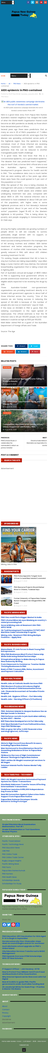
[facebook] (28, 2)
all (9, 84)
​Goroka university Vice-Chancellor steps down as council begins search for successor (23, 942)
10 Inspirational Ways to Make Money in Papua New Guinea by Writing (22, 660)
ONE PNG (6, 851)
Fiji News (7, 390)
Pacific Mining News (10, 864)
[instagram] (36, 2)
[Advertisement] (24, 45)
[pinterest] (41, 2)
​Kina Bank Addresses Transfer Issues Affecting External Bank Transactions (23, 785)
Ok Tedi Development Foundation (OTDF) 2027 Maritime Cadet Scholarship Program (23, 631)
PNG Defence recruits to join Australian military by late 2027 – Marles (23, 717)
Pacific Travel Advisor (11, 841)
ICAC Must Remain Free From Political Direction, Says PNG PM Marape (23, 725)
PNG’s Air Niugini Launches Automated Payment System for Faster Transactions (23, 780)
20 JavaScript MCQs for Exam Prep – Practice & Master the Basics (23, 988)
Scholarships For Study (11, 883)
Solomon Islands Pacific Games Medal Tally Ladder (21, 766)
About (4, 1006)
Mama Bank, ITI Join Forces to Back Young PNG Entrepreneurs (23, 650)
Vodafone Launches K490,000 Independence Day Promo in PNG (22, 790)
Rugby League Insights (11, 860)
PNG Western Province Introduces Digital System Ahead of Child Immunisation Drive (21, 687)
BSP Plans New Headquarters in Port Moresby (22, 721)
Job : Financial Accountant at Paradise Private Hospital (22, 692)
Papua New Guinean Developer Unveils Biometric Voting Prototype (19, 800)
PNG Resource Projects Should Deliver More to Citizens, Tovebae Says (29, 588)
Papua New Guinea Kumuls (13, 870)
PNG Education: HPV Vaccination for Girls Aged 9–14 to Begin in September (24, 937)
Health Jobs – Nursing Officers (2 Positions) (21, 699)
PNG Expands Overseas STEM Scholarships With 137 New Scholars (22, 957)
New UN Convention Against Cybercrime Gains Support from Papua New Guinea (23, 795)
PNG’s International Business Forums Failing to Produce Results (23, 380)
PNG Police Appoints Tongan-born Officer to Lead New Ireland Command (30, 577)
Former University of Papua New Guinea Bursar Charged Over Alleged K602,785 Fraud (30, 600)
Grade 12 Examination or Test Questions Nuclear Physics (21, 830)
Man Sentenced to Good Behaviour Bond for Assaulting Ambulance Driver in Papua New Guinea (22, 750)
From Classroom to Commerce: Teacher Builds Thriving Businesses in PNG (23, 665)
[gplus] (45, 2)
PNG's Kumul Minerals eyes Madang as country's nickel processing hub (23, 621)
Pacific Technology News (13, 844)
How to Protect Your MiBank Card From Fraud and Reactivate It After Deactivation (23, 973)
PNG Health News (9, 877)
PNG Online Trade (9, 854)
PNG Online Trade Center (13, 857)
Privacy (5, 1013)
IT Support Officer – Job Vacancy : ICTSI (20, 969)
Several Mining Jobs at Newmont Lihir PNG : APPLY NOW (21, 626)
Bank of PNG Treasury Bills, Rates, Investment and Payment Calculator (22, 670)
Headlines (7, 367)
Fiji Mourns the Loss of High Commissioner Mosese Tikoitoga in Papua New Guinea (20, 756)
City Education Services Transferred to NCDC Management (23, 952)
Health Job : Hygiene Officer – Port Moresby (21, 696)
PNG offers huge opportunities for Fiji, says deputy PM (22, 402)
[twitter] (32, 2)
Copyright (6, 1016)
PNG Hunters (7, 874)
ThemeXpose (24, 1045)
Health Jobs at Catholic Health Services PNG (21, 683)
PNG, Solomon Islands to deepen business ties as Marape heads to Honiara (24, 712)
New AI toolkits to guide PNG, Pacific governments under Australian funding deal (23, 983)
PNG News (17, 84)
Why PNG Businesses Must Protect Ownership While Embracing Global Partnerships (22, 655)
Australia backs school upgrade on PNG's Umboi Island (21, 947)
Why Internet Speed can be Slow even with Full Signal (24, 978)
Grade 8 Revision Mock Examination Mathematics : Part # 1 (19, 825)
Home (3, 76)
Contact (5, 1009)
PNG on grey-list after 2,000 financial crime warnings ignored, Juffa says (21, 730)
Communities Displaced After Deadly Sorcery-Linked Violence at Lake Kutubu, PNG (23, 425)
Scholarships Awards (11, 880)
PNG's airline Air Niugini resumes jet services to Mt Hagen (23, 761)
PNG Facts (6, 867)
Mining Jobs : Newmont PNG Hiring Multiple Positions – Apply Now (21, 636)
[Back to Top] (24, 1050)
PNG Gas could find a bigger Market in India (21, 617)
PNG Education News (11, 847)
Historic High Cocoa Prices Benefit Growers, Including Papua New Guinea (21, 744)
